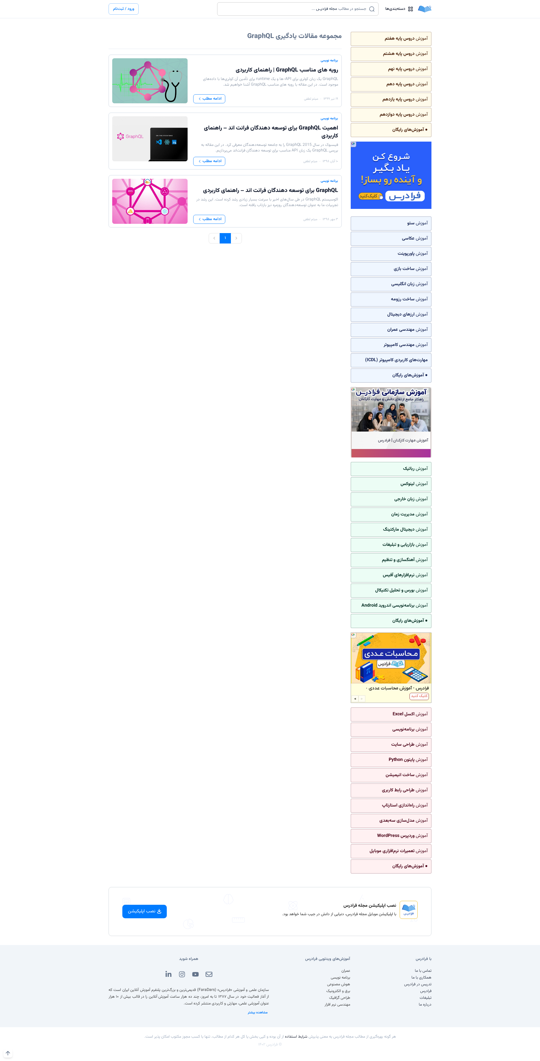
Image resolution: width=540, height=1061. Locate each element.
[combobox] (294, 9)
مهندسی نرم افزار (337, 1005)
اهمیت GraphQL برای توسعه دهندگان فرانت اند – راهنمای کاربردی (271, 132)
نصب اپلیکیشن (142, 911)
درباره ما (425, 1005)
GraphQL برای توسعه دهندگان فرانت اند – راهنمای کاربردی (270, 190)
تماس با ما (423, 971)
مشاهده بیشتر (258, 1012)
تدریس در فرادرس (417, 984)
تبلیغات (425, 998)
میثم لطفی (311, 99)
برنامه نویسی (329, 60)
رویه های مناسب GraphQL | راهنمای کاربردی (287, 70)
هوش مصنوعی (338, 984)
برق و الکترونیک (338, 991)
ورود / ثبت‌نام (123, 9)
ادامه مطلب (212, 99)
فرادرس (425, 991)
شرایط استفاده (296, 1037)
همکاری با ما (421, 978)
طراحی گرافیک (339, 998)
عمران (345, 971)
